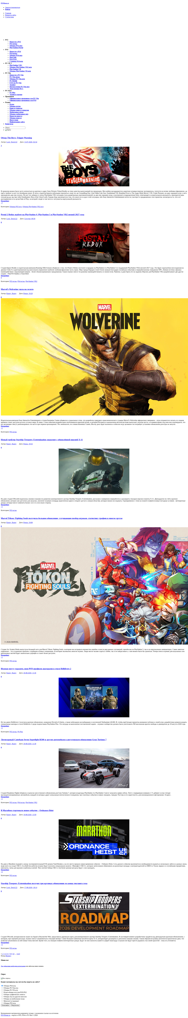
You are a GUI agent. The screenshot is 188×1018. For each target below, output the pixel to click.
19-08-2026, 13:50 (29, 815)
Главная (8, 13)
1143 (18, 954)
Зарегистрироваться (12, 7)
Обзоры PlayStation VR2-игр (33, 207)
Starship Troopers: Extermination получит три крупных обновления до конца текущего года (44, 883)
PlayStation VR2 (31, 281)
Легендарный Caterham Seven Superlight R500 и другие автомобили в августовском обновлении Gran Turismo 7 (54, 739)
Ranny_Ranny (11, 293)
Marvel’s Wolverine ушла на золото (17, 289)
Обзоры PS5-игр (15, 207)
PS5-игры (13, 281)
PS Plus (20, 732)
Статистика (9, 17)
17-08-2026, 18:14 (30, 887)
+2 (2, 872)
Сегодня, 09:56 (29, 219)
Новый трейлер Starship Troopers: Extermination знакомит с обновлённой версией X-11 (42, 440)
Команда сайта (10, 15)
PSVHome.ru (5, 3)
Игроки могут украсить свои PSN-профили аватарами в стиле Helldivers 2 (36, 669)
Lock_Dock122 (11, 142)
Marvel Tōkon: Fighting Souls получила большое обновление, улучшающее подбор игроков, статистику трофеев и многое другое (61, 518)
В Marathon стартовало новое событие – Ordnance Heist (27, 810)
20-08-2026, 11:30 (29, 744)
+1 (2, 428)
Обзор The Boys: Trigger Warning (16, 138)
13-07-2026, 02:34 (30, 142)
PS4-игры (21, 281)
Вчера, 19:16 (28, 444)
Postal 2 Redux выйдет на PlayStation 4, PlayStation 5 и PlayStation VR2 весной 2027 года (42, 214)
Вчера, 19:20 (28, 293)
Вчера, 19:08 (28, 522)
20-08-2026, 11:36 (29, 673)
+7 (2, 203)
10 (13, 954)
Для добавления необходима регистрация (13, 966)
